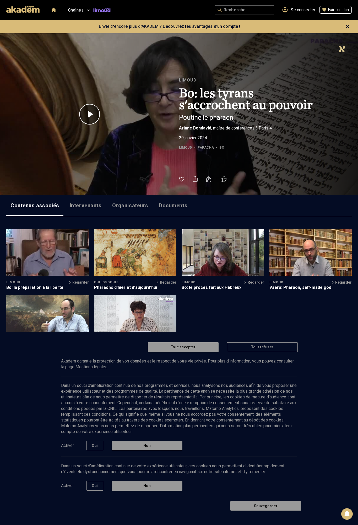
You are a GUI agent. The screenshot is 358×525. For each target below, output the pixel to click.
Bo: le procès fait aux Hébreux (211, 287)
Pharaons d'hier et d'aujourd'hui (125, 287)
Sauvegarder (266, 506)
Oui (95, 445)
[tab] (34, 205)
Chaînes (76, 10)
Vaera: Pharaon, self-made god (300, 287)
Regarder (80, 282)
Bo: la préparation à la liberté (34, 287)
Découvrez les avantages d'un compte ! (201, 26)
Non (147, 445)
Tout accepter (183, 347)
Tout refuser (262, 347)
